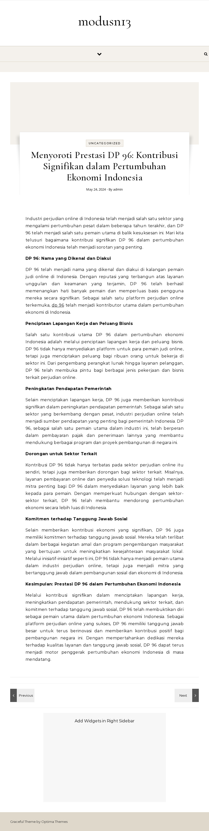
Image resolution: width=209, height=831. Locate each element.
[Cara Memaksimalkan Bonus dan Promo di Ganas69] (21, 695)
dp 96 (58, 305)
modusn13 (104, 21)
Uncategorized (105, 143)
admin (118, 189)
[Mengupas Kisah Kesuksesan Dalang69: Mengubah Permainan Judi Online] (187, 695)
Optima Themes (54, 822)
